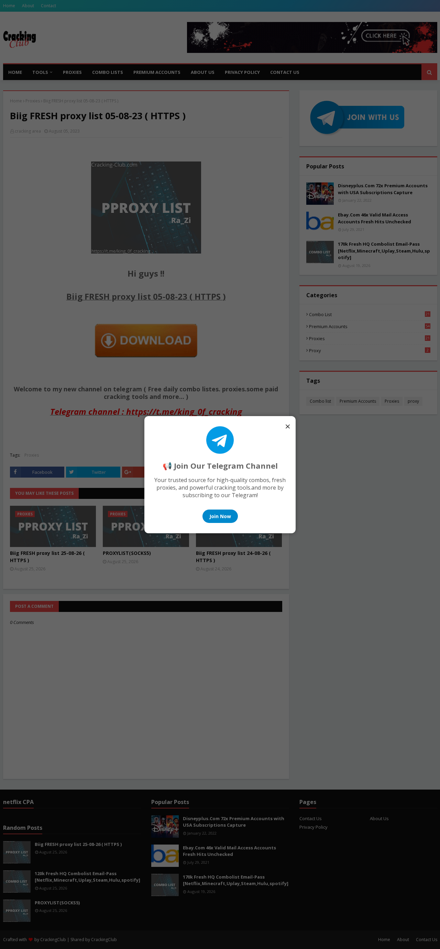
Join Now (220, 516)
